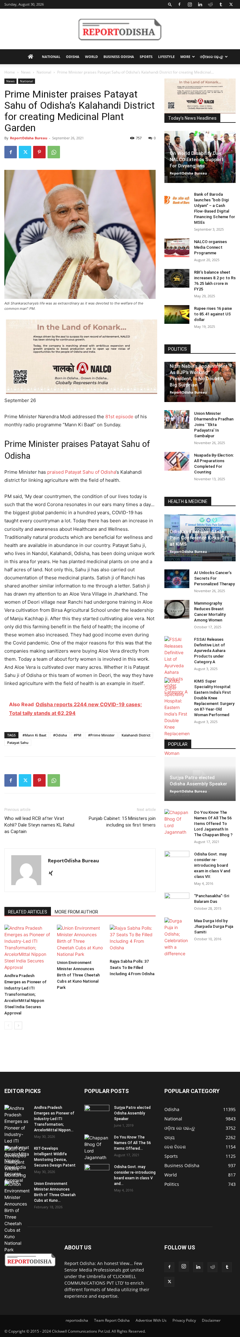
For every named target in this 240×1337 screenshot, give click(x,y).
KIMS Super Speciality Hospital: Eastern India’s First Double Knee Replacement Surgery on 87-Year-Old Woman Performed (214, 698)
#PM (77, 735)
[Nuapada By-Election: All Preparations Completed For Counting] (176, 461)
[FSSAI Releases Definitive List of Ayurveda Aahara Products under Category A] (176, 665)
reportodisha (77, 1320)
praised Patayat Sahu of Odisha (81, 472)
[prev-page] (8, 1025)
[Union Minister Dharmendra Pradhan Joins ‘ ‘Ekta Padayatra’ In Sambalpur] (176, 419)
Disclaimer (211, 1320)
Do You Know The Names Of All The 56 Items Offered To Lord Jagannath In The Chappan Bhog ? (213, 823)
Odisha (72, 56)
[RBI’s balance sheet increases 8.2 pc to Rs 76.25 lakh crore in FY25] (176, 278)
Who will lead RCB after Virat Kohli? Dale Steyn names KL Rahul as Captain (39, 825)
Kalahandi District (136, 735)
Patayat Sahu (17, 742)
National (51, 56)
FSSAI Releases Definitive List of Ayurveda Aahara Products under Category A (209, 650)
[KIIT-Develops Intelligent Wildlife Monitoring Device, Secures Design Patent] (16, 1165)
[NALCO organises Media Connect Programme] (176, 247)
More (185, 56)
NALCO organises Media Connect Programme (210, 247)
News (26, 72)
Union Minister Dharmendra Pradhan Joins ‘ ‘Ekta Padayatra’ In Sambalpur (213, 424)
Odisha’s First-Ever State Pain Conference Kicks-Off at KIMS (199, 538)
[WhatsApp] (54, 152)
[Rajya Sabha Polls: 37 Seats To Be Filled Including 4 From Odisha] (133, 940)
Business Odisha (118, 56)
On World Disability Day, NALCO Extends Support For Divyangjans (196, 160)
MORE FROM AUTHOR (76, 911)
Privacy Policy (184, 1320)
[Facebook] (179, 4)
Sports (146, 56)
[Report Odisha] (120, 29)
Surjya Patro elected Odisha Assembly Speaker (132, 1113)
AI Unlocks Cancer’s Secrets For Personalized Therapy (214, 578)
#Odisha (60, 735)
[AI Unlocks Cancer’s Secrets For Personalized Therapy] (176, 578)
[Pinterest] (39, 152)
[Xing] (53, 873)
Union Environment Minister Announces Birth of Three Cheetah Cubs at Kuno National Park (78, 975)
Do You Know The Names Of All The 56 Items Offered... (132, 1143)
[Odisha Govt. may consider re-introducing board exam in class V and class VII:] (176, 860)
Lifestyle (166, 56)
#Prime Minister (101, 735)
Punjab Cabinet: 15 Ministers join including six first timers (122, 822)
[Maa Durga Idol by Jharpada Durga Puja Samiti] (176, 937)
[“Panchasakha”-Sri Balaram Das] (176, 907)
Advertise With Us (151, 1320)
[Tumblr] (220, 4)
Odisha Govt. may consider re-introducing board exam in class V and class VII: (212, 865)
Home (9, 72)
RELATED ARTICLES (27, 911)
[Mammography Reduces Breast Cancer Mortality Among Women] (176, 609)
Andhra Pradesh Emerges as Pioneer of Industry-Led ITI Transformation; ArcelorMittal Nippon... (54, 1118)
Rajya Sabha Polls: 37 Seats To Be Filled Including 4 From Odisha (132, 967)
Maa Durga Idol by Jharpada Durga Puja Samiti (213, 926)
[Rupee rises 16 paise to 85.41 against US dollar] (176, 314)
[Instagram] (189, 4)
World (91, 56)
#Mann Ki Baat (34, 735)
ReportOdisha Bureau (28, 138)
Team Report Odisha (112, 1320)
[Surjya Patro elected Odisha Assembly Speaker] (96, 1113)
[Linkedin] (200, 4)
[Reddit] (210, 4)
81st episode (119, 416)
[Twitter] (231, 4)
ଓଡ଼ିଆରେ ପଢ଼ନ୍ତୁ (211, 56)
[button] (170, 4)
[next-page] (18, 1025)
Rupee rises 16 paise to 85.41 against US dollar (213, 314)
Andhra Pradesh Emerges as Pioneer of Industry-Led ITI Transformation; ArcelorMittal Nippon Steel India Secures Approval (25, 994)
